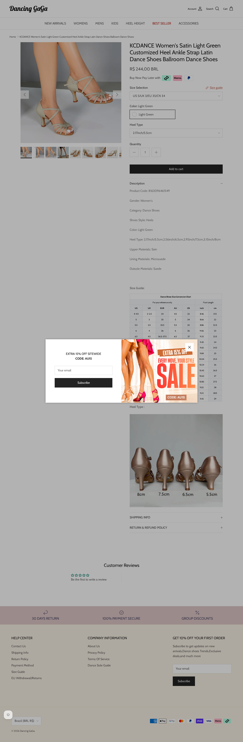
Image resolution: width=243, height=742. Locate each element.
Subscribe (83, 382)
